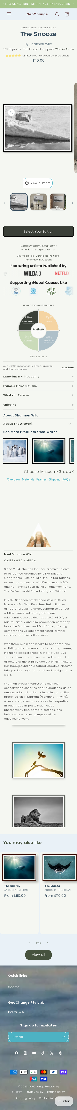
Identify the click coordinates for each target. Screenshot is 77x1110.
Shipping (54, 479)
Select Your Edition (38, 231)
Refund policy (56, 1092)
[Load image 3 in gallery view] (58, 202)
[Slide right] (72, 203)
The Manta (52, 886)
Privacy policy (34, 1092)
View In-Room (41, 183)
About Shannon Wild (21, 415)
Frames (41, 479)
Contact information (52, 1098)
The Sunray (12, 886)
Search (14, 987)
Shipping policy (25, 1098)
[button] (8, 14)
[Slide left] (4, 203)
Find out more (38, 356)
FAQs (66, 479)
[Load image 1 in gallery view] (19, 202)
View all (38, 954)
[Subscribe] (64, 1037)
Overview (13, 479)
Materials (28, 479)
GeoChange (36, 1086)
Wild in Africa (64, 49)
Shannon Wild (41, 44)
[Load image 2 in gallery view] (38, 202)
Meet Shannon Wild (18, 554)
